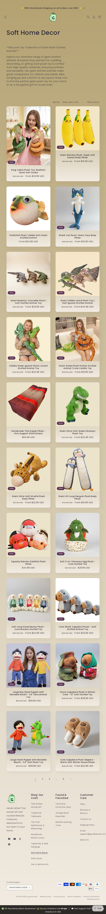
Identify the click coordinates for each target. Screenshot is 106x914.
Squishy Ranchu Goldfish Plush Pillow (28, 562)
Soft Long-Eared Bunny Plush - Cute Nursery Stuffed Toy (28, 628)
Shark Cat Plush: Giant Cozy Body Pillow (77, 236)
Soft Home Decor (39, 852)
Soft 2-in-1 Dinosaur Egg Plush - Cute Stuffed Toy (77, 562)
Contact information (91, 896)
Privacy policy (59, 896)
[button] (5, 17)
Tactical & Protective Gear (63, 805)
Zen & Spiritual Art (39, 864)
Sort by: (56, 102)
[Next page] (70, 779)
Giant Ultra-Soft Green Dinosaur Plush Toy (77, 432)
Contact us (85, 819)
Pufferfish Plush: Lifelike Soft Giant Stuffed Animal (28, 236)
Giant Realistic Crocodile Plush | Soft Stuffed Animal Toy (28, 301)
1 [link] (35, 779)
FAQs (82, 804)
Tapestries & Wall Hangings (39, 845)
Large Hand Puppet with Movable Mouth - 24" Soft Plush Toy (28, 761)
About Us (84, 840)
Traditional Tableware (36, 814)
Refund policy (45, 896)
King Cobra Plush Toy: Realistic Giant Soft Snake (28, 171)
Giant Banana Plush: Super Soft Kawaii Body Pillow (77, 156)
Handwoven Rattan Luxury (37, 836)
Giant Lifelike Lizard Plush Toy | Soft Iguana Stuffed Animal (77, 301)
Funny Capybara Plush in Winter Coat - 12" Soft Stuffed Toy (77, 693)
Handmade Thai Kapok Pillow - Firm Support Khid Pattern (28, 432)
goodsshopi (32, 896)
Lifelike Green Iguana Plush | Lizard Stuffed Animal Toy (28, 367)
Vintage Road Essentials (62, 814)
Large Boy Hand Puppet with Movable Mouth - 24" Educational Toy (28, 694)
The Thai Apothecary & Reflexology (37, 825)
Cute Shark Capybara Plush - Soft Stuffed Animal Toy (77, 628)
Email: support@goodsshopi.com (93, 832)
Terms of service (74, 896)
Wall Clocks (36, 858)
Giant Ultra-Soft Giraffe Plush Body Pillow (28, 497)
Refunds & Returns (85, 811)
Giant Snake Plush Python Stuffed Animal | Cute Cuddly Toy (77, 367)
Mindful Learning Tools (64, 824)
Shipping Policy (87, 825)
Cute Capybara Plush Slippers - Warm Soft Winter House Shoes (77, 761)
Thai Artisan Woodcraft (37, 805)
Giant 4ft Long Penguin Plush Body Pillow (77, 497)
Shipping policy (93, 899)
